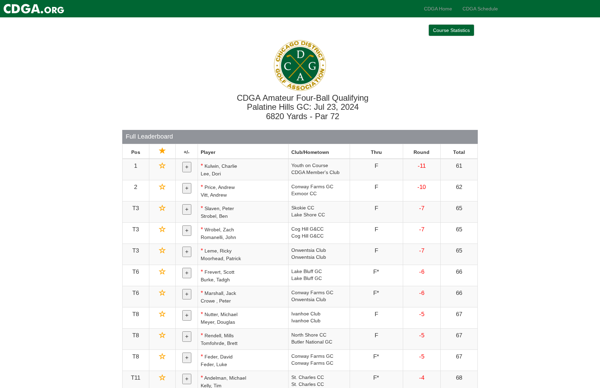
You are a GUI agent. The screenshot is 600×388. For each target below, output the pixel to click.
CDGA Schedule (480, 8)
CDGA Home (438, 8)
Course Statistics (451, 30)
